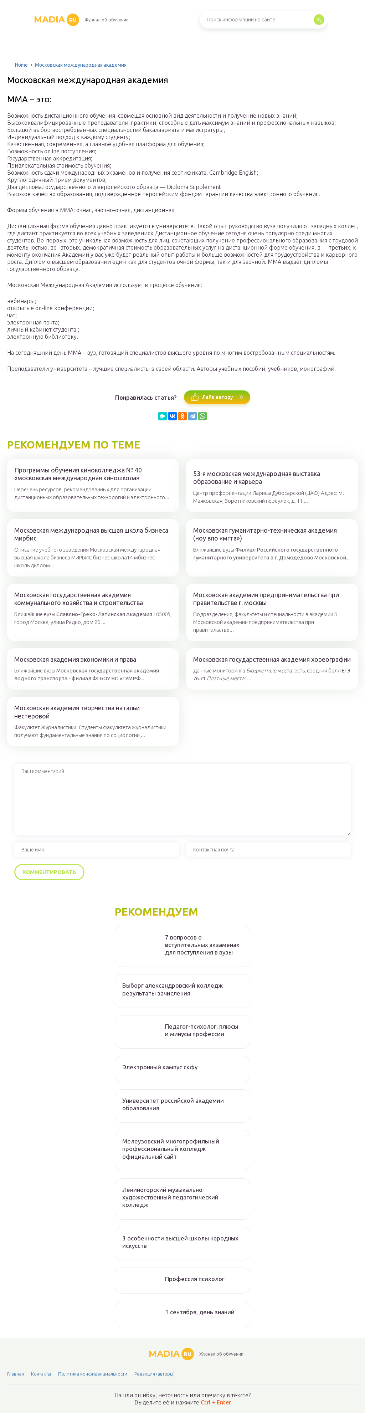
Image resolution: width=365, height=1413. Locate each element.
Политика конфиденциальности (92, 1373)
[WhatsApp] (202, 416)
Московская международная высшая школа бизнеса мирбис (91, 534)
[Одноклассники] (182, 416)
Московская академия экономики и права (75, 659)
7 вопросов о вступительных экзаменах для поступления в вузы (202, 945)
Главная (15, 1373)
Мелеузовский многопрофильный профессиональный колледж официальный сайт (170, 1149)
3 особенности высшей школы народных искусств (180, 1242)
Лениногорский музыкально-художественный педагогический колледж (170, 1197)
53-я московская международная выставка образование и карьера (256, 477)
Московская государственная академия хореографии (272, 659)
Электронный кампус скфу (159, 1067)
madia (55, 19)
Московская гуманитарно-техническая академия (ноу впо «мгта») (265, 534)
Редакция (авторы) (154, 1373)
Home (21, 65)
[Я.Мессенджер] (162, 416)
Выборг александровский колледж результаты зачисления (172, 989)
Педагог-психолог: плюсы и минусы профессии (201, 1030)
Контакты (41, 1373)
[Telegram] (192, 416)
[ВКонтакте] (172, 416)
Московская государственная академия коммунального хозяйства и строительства (78, 598)
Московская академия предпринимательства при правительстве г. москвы (266, 598)
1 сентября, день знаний (200, 1312)
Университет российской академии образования (173, 1104)
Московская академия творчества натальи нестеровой (77, 712)
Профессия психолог (195, 1278)
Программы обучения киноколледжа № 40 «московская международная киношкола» (78, 474)
